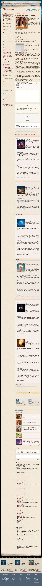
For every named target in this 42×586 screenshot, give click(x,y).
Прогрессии (13, 579)
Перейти (25, 404)
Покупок (6, 579)
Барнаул (28, 117)
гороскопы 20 (33, 445)
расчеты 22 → (37, 445)
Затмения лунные (5, 70)
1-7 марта (18, 385)
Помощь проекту (36, 582)
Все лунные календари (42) (7, 55)
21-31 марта (29, 385)
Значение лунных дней (6, 61)
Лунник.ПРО (37, 2)
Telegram (28, 452)
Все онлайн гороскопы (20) (7, 34)
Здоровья (3, 577)
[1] (20, 483)
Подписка (35, 578)
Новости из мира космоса (6, 101)
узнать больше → (11, 571)
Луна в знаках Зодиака (6, 67)
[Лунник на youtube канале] (27, 10)
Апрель (30, 392)
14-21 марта (25, 385)
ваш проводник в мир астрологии (8, 10)
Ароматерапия (7, 578)
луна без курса (30, 4)
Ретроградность (28, 579)
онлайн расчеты (26, 4)
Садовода (3, 580)
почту (25, 452)
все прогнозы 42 (28, 445)
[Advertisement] (8, 533)
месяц (33, 385)
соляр (7, 4)
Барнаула (33, 134)
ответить (24, 466)
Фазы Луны (26, 2)
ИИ (31, 2)
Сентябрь (25, 393)
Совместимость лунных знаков (7, 73)
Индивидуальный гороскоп (7, 15)
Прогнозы (4, 2)
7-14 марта (22, 385)
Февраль (21, 392)
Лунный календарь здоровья (7, 49)
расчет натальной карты (20, 4)
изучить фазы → (24, 571)
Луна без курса (28, 577)
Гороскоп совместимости (6, 21)
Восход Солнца (28, 580)
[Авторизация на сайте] (36, 10)
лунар (9, 4)
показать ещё (20, 87)
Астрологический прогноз (6, 18)
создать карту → (38, 571)
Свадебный (6, 580)
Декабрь (38, 393)
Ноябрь (34, 393)
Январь (17, 392)
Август (15, 2)
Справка (35, 577)
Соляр (12, 578)
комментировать (20, 523)
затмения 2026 (35, 4)
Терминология (36, 579)
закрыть (38, 459)
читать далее (17, 129)
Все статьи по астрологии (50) (7, 104)
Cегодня (9, 2)
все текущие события (20, 295)
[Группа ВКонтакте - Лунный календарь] (34, 10)
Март (25, 392)
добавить (18, 459)
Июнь (38, 392)
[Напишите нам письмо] (39, 10)
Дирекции (13, 580)
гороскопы (15, 4)
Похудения (3, 578)
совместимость (4, 4)
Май (33, 392)
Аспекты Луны (28, 578)
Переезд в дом (7, 577)
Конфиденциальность (37, 580)
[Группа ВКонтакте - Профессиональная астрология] (29, 10)
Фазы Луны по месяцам (6, 64)
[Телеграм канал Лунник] (32, 10)
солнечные (10, 70)
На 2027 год (20, 580)
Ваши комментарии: (18, 454)
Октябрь (30, 393)
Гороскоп (19, 2)
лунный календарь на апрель (24, 496)
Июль (17, 393)
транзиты (12, 4)
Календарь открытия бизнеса (7, 52)
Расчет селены (14, 577)
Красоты (3, 579)
